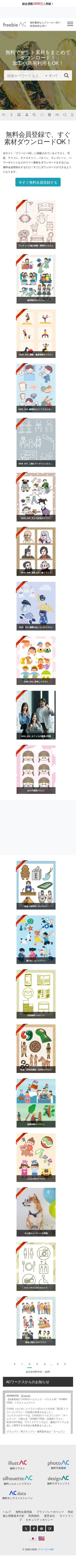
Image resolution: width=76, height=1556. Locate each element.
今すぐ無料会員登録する (38, 182)
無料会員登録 (24, 1512)
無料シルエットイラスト (18, 1483)
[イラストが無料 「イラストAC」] (14, 24)
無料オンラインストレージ (17, 1498)
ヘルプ (7, 1512)
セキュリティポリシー (39, 1520)
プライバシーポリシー (50, 1512)
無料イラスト (17, 1468)
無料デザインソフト (58, 1483)
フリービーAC (46, 1549)
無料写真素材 (58, 1468)
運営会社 (49, 1516)
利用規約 (33, 1516)
